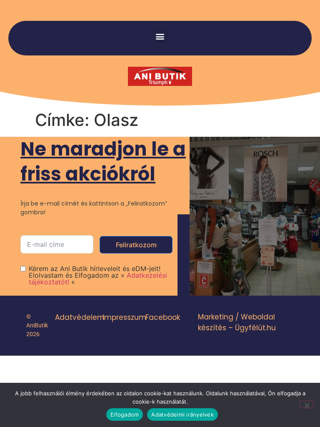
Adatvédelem (80, 317)
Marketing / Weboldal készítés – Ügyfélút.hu (237, 322)
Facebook (162, 317)
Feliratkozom (136, 245)
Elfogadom (124, 414)
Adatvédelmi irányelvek (182, 414)
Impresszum (124, 317)
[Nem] (307, 404)
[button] (160, 36)
